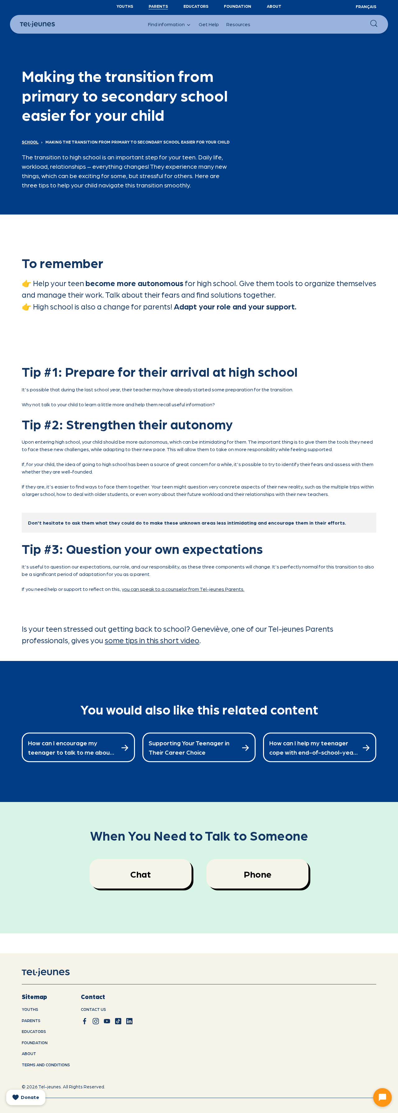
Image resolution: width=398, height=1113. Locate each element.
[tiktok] (118, 1021)
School (30, 141)
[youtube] (107, 1021)
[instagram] (96, 1021)
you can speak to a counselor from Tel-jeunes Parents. (183, 589)
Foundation (237, 6)
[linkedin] (129, 1021)
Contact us (93, 1009)
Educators (195, 6)
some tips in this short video (152, 639)
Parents (158, 6)
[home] (54, 972)
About (274, 6)
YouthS (125, 6)
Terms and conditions (46, 1064)
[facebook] (84, 1021)
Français (366, 6)
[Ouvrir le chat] (382, 1097)
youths (30, 1009)
